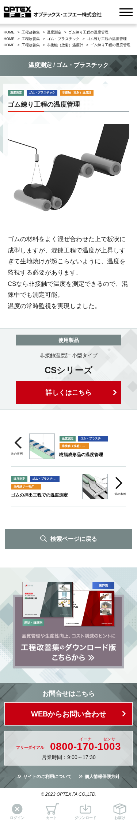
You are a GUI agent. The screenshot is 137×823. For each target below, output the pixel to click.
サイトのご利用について (47, 776)
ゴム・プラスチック (63, 39)
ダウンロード (85, 818)
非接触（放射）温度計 (65, 45)
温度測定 (54, 32)
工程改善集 (31, 32)
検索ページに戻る (73, 539)
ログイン (17, 818)
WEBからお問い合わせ (68, 714)
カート (51, 818)
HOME (9, 32)
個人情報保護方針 (102, 776)
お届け (119, 818)
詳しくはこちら (69, 392)
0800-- (85, 747)
